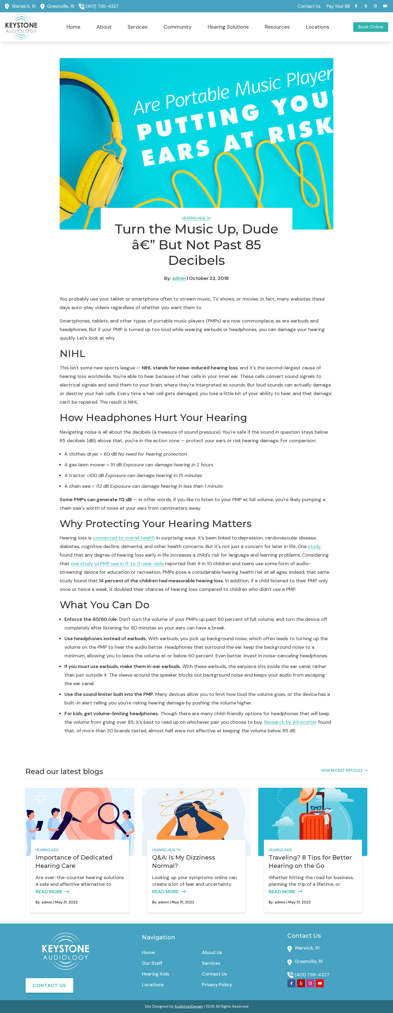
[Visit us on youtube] (385, 6)
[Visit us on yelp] (366, 6)
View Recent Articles (342, 770)
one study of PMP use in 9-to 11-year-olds (117, 563)
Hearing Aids (47, 850)
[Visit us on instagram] (375, 6)
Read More (49, 891)
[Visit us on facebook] (356, 6)
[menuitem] (309, 6)
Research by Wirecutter (290, 722)
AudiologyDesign (189, 1006)
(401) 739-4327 (102, 6)
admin (179, 278)
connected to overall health (124, 538)
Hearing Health (196, 218)
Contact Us (49, 985)
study (314, 546)
